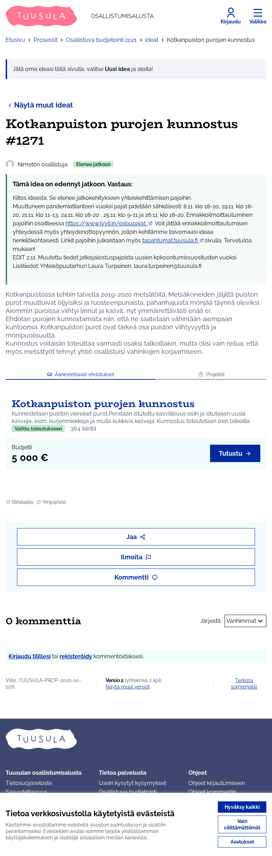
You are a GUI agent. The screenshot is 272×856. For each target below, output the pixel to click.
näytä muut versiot (128, 687)
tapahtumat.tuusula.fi (173, 240)
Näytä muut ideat (43, 105)
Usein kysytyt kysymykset (132, 783)
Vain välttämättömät (242, 824)
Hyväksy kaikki (242, 807)
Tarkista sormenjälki (244, 683)
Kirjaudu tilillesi (29, 656)
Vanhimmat (241, 621)
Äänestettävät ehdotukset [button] (84, 374)
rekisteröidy (76, 656)
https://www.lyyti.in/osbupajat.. (109, 223)
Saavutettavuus (26, 792)
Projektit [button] (215, 374)
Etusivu (15, 40)
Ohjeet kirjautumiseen (216, 783)
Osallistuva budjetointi (128, 792)
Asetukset (242, 842)
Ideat (151, 40)
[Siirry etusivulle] (136, 739)
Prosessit (45, 40)
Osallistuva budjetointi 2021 (101, 40)
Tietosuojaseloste (29, 783)
